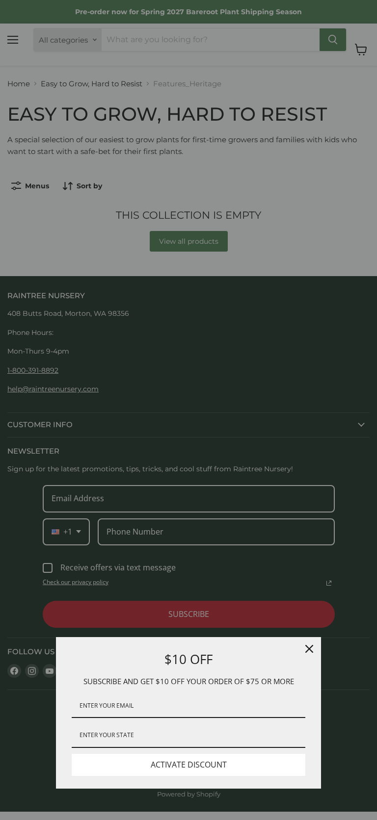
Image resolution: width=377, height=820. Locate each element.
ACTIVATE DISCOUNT (189, 764)
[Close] (309, 649)
